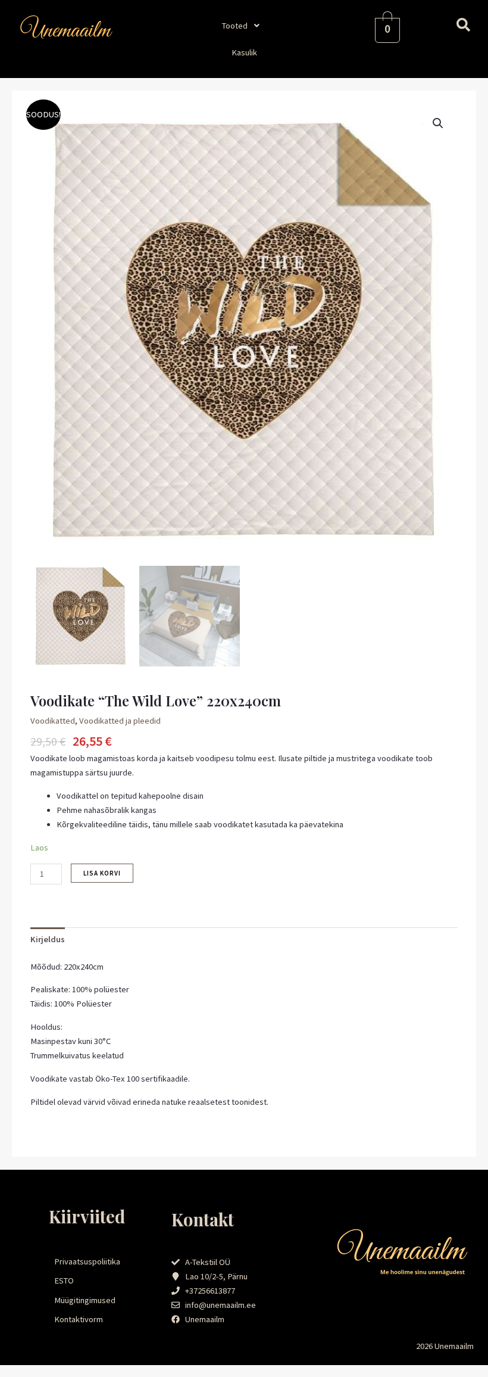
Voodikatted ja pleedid (120, 720)
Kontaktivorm (78, 1319)
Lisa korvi (102, 873)
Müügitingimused (84, 1300)
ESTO (64, 1280)
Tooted (235, 25)
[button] (244, 25)
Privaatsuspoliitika (87, 1261)
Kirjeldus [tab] (47, 939)
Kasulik (244, 52)
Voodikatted (52, 720)
